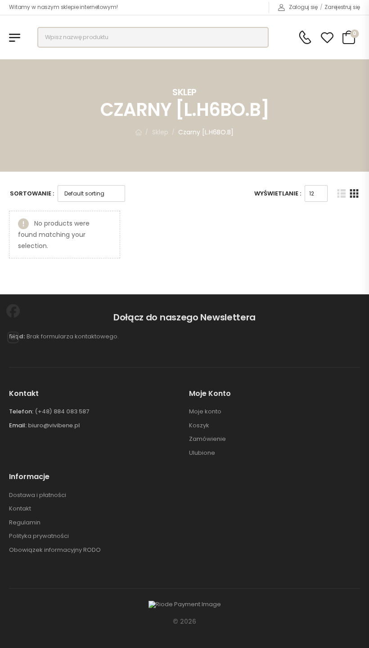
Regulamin (24, 522)
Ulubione (202, 453)
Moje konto (205, 411)
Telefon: (21, 411)
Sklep (160, 132)
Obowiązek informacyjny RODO (55, 550)
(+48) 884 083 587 (62, 411)
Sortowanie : (32, 193)
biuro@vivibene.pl (54, 425)
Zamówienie (207, 439)
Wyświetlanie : (277, 193)
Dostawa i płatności (37, 495)
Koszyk (199, 425)
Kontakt (20, 508)
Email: (18, 425)
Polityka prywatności (39, 536)
